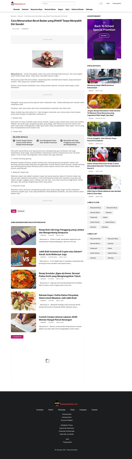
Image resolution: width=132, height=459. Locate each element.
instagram (83, 410)
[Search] (73, 3)
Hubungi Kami (67, 417)
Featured (20, 16)
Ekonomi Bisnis (50, 9)
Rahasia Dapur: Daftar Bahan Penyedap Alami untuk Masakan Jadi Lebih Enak (58, 296)
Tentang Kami (66, 414)
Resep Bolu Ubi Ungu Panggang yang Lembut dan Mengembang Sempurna (72, 143)
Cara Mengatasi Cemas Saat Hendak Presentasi (48, 141)
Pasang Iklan (117, 3)
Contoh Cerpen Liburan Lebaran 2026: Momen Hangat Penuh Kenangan (24, 142)
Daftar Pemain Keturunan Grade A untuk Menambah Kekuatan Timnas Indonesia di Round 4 (103, 166)
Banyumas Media (72, 450)
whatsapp (61, 410)
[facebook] (104, 9)
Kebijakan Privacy (67, 425)
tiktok (72, 410)
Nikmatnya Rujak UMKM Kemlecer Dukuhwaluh (100, 86)
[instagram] (117, 9)
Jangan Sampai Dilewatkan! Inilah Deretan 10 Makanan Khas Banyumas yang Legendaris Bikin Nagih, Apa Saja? (103, 113)
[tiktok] (113, 9)
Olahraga (89, 9)
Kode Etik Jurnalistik (67, 434)
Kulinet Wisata (110, 222)
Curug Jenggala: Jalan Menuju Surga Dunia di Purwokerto (101, 139)
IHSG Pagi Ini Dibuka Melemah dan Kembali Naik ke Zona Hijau (104, 192)
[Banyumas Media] (18, 5)
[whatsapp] (110, 9)
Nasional (25, 9)
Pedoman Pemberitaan (67, 431)
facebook (39, 410)
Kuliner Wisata (95, 80)
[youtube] (120, 9)
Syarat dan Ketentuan (66, 428)
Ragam (60, 9)
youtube (94, 410)
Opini (67, 9)
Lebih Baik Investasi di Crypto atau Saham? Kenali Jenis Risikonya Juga (60, 253)
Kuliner (105, 217)
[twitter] (107, 9)
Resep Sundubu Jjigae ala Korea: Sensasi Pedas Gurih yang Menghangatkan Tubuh (60, 274)
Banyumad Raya (95, 208)
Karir (108, 3)
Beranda (17, 9)
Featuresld (93, 217)
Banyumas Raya (36, 9)
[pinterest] (24, 216)
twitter (50, 410)
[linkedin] (28, 216)
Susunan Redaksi (67, 420)
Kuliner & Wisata (77, 9)
